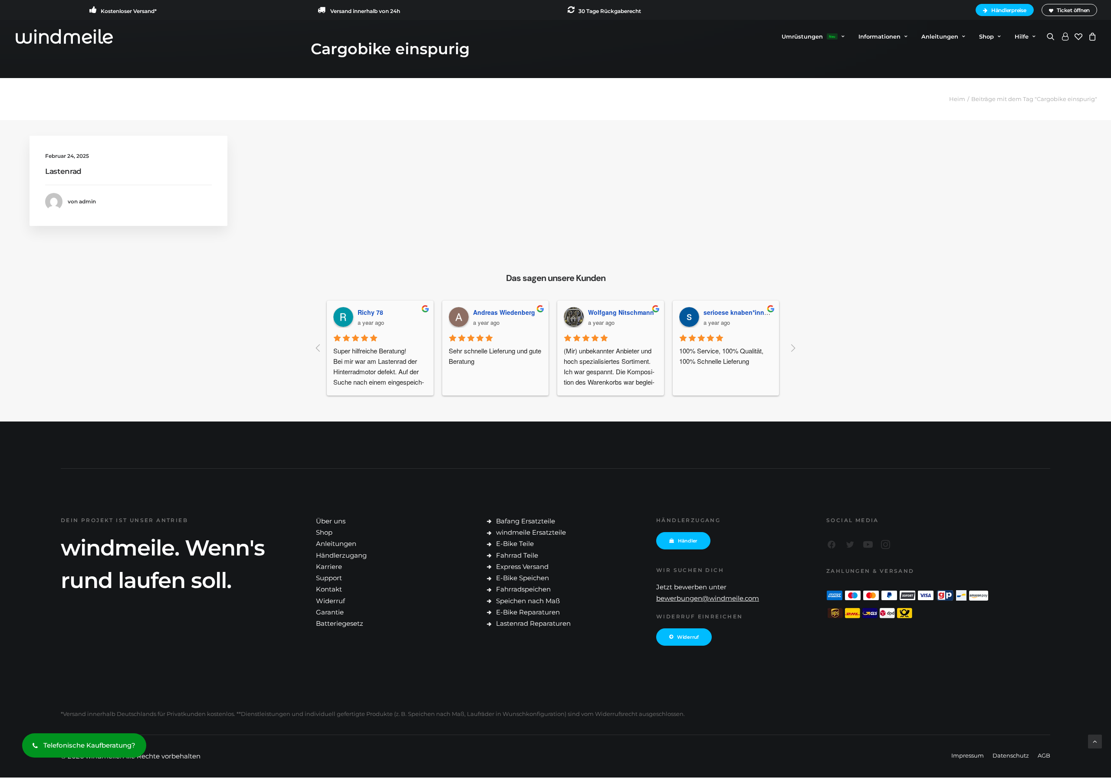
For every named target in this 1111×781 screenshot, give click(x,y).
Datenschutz (1011, 755)
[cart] (1091, 36)
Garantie (330, 612)
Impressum (967, 755)
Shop (986, 36)
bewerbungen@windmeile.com (707, 598)
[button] (1052, 36)
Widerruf (330, 601)
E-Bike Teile (515, 543)
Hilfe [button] (1022, 36)
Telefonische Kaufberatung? (89, 745)
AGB (1044, 755)
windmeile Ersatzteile (531, 532)
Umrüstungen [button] (808, 36)
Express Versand (522, 566)
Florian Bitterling (734, 312)
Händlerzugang (341, 555)
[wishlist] (1078, 36)
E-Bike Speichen (522, 578)
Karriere (329, 566)
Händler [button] (687, 541)
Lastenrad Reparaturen (533, 623)
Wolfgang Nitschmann (512, 312)
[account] (1065, 36)
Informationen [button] (879, 36)
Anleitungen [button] (939, 36)
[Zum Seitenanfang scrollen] (1095, 741)
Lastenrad (63, 171)
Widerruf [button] (688, 637)
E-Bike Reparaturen (528, 612)
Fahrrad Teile (517, 555)
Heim (957, 98)
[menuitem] (1006, 10)
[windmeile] (64, 36)
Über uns (330, 521)
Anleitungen (336, 543)
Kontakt (329, 589)
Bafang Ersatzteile (525, 521)
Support (329, 578)
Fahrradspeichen (523, 589)
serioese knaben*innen (629, 312)
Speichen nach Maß (528, 601)
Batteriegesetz (339, 623)
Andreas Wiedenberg (395, 312)
